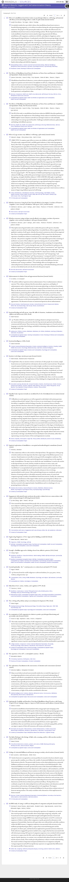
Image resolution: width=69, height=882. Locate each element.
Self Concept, (14, 196)
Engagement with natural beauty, (33, 530)
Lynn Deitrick (14, 110)
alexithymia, (44, 438)
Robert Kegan (14, 603)
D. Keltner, (14, 279)
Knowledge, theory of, (16, 592)
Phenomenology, (26, 592)
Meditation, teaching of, (51, 331)
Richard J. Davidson (16, 449)
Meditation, (30, 331)
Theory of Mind (42, 387)
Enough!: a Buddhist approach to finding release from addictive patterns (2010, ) (33, 550)
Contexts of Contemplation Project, (19, 647)
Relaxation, (59, 331)
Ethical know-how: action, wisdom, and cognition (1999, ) (27, 586)
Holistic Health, (24, 194)
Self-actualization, (23, 797)
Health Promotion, (15, 194)
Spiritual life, (59, 555)
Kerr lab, (13, 269)
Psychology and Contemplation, (49, 350)
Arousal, (13, 304)
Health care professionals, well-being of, (38, 94)
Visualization (20, 332)
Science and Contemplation (17, 351)
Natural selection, (25, 745)
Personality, (51, 644)
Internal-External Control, (40, 304)
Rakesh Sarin (23, 539)
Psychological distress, (38, 66)
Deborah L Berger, (16, 137)
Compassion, (19, 94)
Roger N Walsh (15, 569)
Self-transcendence (33, 797)
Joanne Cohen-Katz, (16, 77)
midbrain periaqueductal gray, (30, 849)
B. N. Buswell (21, 279)
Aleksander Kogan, (16, 808)
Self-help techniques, (50, 555)
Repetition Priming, (23, 387)
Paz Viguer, (26, 22)
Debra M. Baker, (44, 77)
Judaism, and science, (34, 744)
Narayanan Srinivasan (28, 670)
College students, (15, 644)
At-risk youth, (20, 729)
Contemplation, (15, 577)
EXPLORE (59, 2)
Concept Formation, (34, 384)
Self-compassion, (40, 645)
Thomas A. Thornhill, (46, 222)
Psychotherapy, (48, 66)
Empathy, (56, 346)
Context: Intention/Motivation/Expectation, (21, 346)
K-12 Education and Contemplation (19, 198)
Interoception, (23, 438)
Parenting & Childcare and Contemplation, (54, 335)
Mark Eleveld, (15, 358)
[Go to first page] (44, 15)
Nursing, (51, 94)
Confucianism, (20, 591)
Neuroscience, (14, 211)
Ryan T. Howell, (24, 500)
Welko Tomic (32, 755)
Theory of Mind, (37, 438)
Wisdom (13, 579)
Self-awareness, (34, 730)
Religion (32, 745)
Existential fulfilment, (42, 795)
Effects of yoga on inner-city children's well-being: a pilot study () (32, 134)
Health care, (25, 94)
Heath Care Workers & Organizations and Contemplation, (41, 97)
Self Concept (33, 592)
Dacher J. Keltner (25, 808)
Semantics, (30, 387)
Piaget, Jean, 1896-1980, (52, 606)
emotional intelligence (47, 348)
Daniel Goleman (15, 343)
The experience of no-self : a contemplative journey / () (26, 654)
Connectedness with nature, (18, 530)
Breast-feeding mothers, (17, 65)
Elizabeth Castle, (39, 806)
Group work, (53, 729)
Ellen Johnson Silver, (27, 137)
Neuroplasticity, (15, 694)
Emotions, (17, 304)
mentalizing (58, 438)
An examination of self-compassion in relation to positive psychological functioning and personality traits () (34, 615)
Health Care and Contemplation (18, 99)
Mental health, (14, 730)
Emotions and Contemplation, (35, 350)
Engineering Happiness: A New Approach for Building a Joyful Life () (30, 537)
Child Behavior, (18, 193)
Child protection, (28, 729)
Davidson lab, (14, 488)
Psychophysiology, (21, 305)
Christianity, (14, 659)
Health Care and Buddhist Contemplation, (21, 562)
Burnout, (13, 94)
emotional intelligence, (42, 346)
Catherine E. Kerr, (59, 207)
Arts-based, (14, 729)
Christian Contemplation (34, 661)
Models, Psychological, (16, 489)
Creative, (47, 729)
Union (33, 659)
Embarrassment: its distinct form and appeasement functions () (31, 276)
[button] (67, 2)
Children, (20, 331)
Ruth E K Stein (37, 137)
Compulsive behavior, (28, 555)
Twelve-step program (16, 557)
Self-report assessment (24, 211)
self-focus (57, 849)
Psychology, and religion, (42, 577)
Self (20, 607)
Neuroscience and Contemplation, (36, 696)
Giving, (24, 577)
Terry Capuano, (35, 77)
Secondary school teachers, (54, 795)
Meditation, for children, (39, 331)
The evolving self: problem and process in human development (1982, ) (31, 601)
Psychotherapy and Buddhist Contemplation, (50, 560)
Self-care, (55, 94)
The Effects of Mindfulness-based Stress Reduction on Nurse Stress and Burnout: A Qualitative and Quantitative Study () (36, 74)
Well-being (54, 66)
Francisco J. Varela (16, 588)
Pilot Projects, (46, 194)
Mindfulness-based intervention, (19, 66)
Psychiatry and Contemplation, (39, 544)
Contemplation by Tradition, (17, 560)
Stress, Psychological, (23, 196)
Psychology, (25, 348)
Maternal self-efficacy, (50, 65)
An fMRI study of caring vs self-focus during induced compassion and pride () (35, 803)
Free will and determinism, (17, 744)
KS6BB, (12, 348)
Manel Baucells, (15, 539)
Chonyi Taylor (15, 553)
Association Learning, (16, 384)
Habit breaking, (37, 555)
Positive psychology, (16, 645)
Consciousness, (47, 693)
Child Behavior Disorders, (28, 193)
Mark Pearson (15, 316)
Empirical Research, (28, 488)
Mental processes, (48, 488)
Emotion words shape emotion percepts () (25, 356)
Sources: (4, 7)
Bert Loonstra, (15, 755)
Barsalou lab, (25, 384)
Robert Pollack (15, 741)
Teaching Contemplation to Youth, (36, 335)
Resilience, (27, 730)
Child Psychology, (39, 193)
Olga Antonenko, (49, 806)
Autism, (13, 438)
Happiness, (14, 542)
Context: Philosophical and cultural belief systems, (36, 591)
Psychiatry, (30, 66)
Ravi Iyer (31, 500)
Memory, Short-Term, (41, 385)
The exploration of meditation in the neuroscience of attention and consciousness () (35, 666)
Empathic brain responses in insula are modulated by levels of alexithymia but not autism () (36, 394)
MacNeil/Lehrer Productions (26, 358)
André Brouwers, (24, 755)
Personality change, (41, 606)
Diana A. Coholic (15, 705)
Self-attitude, (32, 645)
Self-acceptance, (25, 645)
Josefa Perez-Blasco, (16, 22)
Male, (34, 194)
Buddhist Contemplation (52, 562)
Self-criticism (48, 645)
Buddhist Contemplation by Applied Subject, (21, 559)
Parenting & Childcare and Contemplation (31, 68)
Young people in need (49, 730)
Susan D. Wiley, (26, 77)
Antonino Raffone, (16, 670)
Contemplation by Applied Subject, (19, 97)
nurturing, (40, 849)
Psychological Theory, (27, 489)
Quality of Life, (53, 194)
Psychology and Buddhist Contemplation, (51, 594)
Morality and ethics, (16, 745)
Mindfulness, (21, 730)
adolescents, (14, 331)
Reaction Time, (14, 387)
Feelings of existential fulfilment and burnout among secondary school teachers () (36, 752)
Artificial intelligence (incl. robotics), (20, 693)
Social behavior (40, 305)
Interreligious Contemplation (31, 581)
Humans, (30, 194)
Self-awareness (29, 694)
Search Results (11, 7)
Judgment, (30, 385)
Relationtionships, (50, 125)
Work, (40, 348)
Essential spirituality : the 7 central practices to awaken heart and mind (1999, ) (33, 567)
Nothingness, (26, 659)
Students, (35, 387)
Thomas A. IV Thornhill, (47, 207)
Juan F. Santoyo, (27, 207)
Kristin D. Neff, (15, 618)
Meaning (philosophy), (49, 744)
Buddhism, (14, 555)
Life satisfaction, (52, 530)
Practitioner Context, (15, 68)
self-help (29, 542)
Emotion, (24, 331)
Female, (53, 193)
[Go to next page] (61, 15)
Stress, (59, 94)
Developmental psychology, (18, 606)
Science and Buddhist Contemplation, (20, 596)
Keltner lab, (13, 305)
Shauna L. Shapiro (55, 77)
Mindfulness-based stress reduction (20, 95)
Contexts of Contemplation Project (19, 213)
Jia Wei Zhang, (15, 500)
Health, (60, 346)
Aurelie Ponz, (58, 806)
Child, (12, 193)
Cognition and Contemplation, (36, 596)
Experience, (20, 659)
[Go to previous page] (47, 15)
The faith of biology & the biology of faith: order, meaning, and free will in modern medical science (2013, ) (35, 738)
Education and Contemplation (18, 336)
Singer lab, (30, 438)
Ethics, (20, 577)
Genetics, (26, 744)
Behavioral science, (38, 693)
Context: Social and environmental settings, (34, 65)
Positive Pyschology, (32, 647)
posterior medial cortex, (49, 849)
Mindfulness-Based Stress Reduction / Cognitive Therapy (40, 732)
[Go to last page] (64, 15)
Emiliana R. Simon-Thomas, (18, 806)
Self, (38, 348)
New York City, (39, 194)
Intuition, (25, 385)
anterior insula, (51, 438)
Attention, (31, 693)
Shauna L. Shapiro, (55, 108)
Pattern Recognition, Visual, (53, 385)
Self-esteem (59, 530)
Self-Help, (13, 544)
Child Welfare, (47, 193)
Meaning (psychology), (30, 606)
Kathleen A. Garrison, (17, 207)
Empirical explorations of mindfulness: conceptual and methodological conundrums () (35, 446)
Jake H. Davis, (36, 207)
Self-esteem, (14, 332)
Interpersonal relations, (53, 304)
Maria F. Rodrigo (33, 22)
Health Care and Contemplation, (54, 544)
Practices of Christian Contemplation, (19, 661)
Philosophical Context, (16, 594)
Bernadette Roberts (16, 656)
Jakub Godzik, (30, 806)
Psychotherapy (46, 489)
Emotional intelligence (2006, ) (19, 341)
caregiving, (19, 849)
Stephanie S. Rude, (25, 618)
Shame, (35, 305)
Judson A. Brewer (15, 209)
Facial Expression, (25, 304)
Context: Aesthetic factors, (38, 729)
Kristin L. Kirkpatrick (35, 618)
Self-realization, (52, 577)
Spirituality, (59, 577)
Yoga (29, 196)
